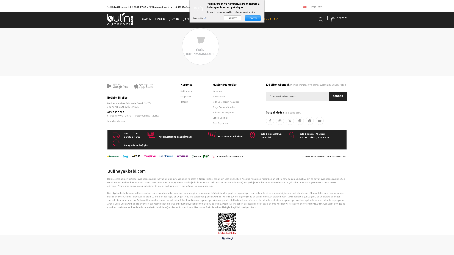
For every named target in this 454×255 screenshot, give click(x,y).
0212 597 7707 (115, 112)
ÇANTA (187, 20)
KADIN (146, 20)
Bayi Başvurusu (220, 123)
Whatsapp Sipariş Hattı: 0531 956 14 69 (171, 7)
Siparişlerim (219, 96)
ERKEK (160, 20)
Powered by (198, 18)
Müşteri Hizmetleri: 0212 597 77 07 (127, 7)
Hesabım (217, 91)
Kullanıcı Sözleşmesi (223, 112)
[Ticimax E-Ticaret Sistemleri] (227, 239)
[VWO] (207, 18)
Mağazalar (186, 96)
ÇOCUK (173, 20)
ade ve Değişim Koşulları (226, 102)
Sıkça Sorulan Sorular (224, 107)
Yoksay (233, 17)
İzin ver (253, 17)
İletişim (184, 102)
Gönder (338, 96)
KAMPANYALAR (266, 20)
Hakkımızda (186, 91)
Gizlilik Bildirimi (220, 118)
